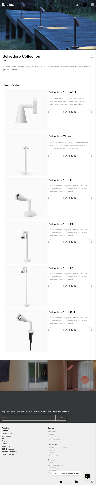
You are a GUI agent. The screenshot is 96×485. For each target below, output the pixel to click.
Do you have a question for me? (66, 473)
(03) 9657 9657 (53, 455)
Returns (5, 443)
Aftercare (6, 446)
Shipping (5, 441)
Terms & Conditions (9, 451)
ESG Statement (8, 449)
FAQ (3, 438)
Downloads (6, 436)
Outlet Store (7, 433)
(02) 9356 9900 (54, 439)
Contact (5, 430)
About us (5, 428)
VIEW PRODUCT (70, 111)
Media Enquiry (8, 454)
